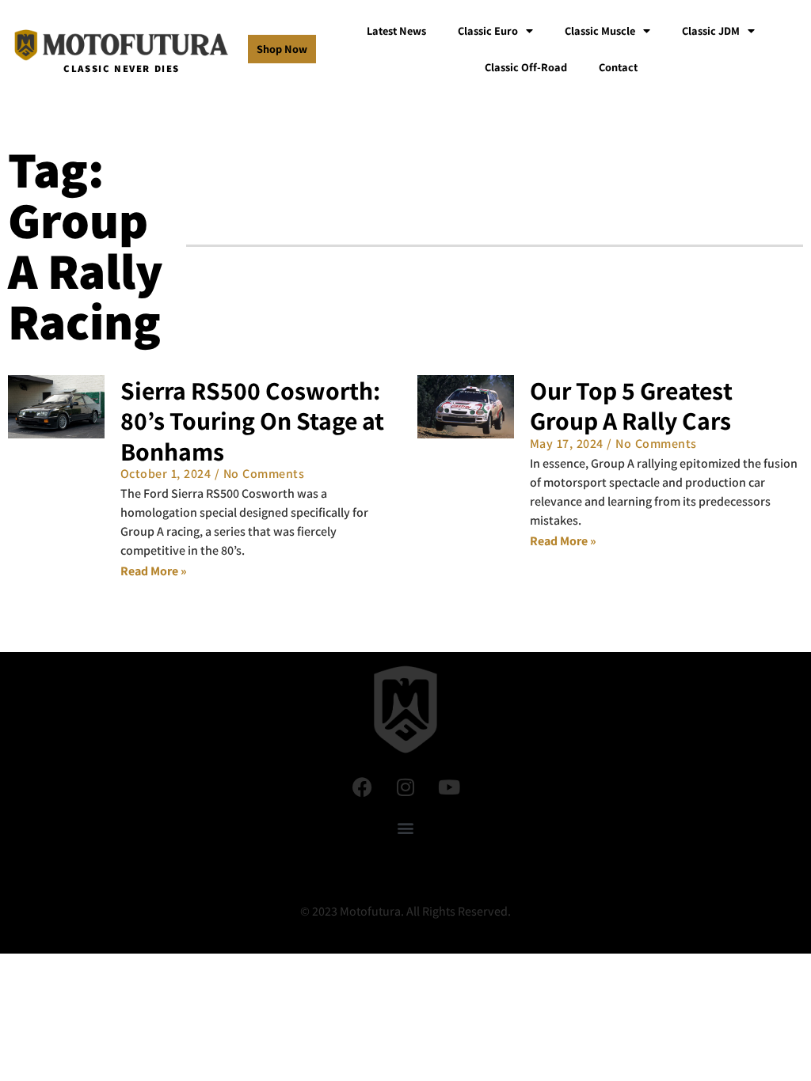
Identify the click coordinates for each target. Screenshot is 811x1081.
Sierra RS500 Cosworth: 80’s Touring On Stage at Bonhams (252, 421)
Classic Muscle (600, 30)
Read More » (153, 571)
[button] (406, 827)
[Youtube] (449, 786)
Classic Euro (488, 30)
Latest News (396, 30)
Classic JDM (711, 30)
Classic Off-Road (526, 66)
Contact (618, 66)
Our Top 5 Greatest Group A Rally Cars (631, 405)
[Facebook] (362, 786)
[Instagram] (405, 786)
